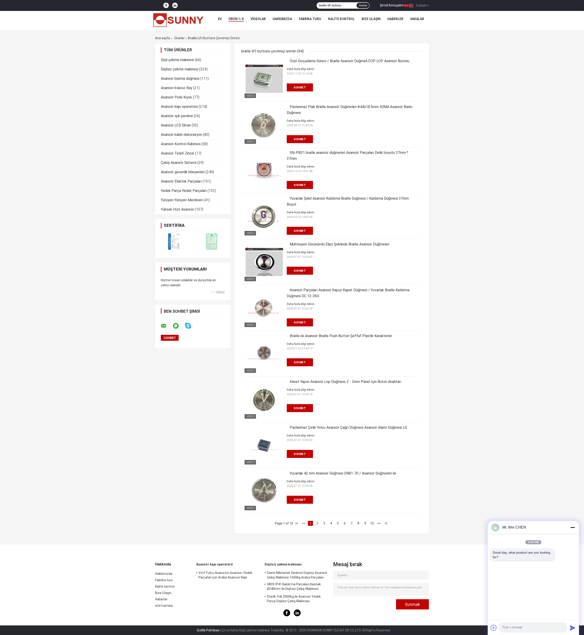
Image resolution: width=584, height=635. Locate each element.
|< (297, 523)
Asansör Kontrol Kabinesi (181, 144)
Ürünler (179, 38)
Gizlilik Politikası (208, 630)
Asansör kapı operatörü (179, 106)
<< (303, 523)
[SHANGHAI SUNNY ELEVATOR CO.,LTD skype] (191, 325)
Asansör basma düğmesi (180, 78)
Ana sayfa (162, 38)
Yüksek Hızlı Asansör (177, 209)
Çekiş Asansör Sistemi (178, 162)
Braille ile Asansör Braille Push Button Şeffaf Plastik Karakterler (341, 336)
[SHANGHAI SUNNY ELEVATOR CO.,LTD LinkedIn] (175, 5)
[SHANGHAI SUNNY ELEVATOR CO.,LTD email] (166, 326)
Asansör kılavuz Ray (176, 88)
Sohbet (300, 87)
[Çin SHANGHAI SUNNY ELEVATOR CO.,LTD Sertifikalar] (174, 241)
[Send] (572, 628)
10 (372, 523)
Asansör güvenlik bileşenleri (183, 172)
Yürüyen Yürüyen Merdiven (182, 200)
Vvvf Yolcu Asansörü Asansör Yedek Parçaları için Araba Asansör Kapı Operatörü (225, 576)
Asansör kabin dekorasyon (181, 134)
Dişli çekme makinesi (177, 60)
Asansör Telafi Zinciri (177, 153)
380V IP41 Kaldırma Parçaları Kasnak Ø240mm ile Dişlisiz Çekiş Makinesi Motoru (294, 587)
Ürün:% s (236, 19)
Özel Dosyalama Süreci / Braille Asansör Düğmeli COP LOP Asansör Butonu (349, 61)
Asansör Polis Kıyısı (176, 97)
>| (386, 523)
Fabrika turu (310, 19)
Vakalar (417, 19)
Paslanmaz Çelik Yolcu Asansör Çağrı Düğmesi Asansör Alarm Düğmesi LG (348, 427)
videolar (258, 19)
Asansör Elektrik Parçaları (181, 181)
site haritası (164, 605)
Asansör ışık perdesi (177, 116)
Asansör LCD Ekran (176, 125)
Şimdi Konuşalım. (392, 5)
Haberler (395, 19)
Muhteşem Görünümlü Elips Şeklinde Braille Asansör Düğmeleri (339, 244)
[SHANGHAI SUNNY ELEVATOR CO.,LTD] (178, 20)
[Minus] (572, 527)
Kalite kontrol (341, 19)
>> (379, 523)
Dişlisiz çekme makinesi (179, 69)
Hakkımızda (282, 19)
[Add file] (493, 628)
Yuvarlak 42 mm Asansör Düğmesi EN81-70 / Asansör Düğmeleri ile (343, 473)
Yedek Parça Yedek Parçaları (184, 190)
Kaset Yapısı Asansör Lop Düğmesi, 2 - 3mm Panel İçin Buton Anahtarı (345, 381)
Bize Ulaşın (371, 19)
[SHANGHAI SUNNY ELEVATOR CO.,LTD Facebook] (166, 5)
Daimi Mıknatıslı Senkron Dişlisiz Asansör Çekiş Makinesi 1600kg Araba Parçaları (297, 575)
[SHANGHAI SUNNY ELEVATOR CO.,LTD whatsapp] (178, 326)
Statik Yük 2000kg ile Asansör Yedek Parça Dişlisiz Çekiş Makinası (294, 599)
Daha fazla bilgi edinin (300, 69)
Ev (220, 19)
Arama (363, 5)
